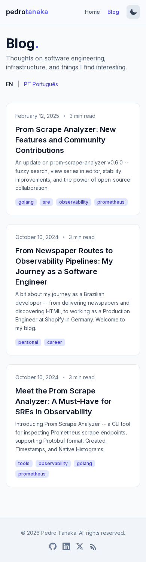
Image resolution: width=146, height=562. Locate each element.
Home (92, 12)
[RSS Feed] (93, 546)
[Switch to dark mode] (133, 12)
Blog (113, 12)
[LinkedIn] (66, 546)
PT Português (41, 84)
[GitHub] (53, 546)
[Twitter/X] (79, 546)
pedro (27, 12)
